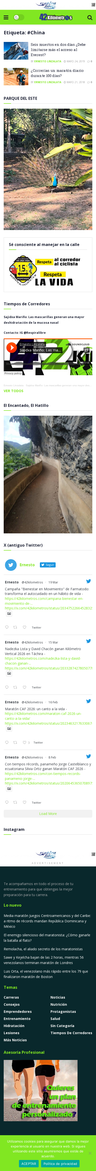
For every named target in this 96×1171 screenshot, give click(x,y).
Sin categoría (62, 1025)
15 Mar (53, 642)
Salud (55, 1018)
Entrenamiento (17, 1018)
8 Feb (52, 757)
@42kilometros (32, 582)
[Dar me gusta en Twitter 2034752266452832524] (26, 627)
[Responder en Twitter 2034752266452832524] (8, 627)
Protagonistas (63, 1011)
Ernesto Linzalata (47, 61)
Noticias (57, 997)
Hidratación (14, 1025)
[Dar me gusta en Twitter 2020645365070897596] (26, 802)
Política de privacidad (60, 1164)
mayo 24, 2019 (75, 61)
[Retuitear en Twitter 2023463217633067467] (16, 743)
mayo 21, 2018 (75, 82)
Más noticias (15, 1040)
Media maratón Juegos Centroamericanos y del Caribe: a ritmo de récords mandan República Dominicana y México (47, 921)
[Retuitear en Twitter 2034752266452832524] (16, 627)
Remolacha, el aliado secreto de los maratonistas (43, 949)
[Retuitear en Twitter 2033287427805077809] (16, 687)
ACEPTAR (28, 1164)
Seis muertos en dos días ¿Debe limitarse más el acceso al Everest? (58, 49)
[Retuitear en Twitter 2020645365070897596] (16, 802)
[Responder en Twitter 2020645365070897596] (8, 802)
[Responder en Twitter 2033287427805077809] (8, 687)
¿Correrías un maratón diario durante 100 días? (57, 73)
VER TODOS (13, 390)
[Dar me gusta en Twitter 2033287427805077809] (26, 687)
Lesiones (11, 1032)
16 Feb (53, 702)
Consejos (12, 1004)
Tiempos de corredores (71, 1032)
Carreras (11, 997)
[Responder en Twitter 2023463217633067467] (8, 743)
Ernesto (12, 582)
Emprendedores (18, 1011)
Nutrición (58, 1004)
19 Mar (53, 582)
